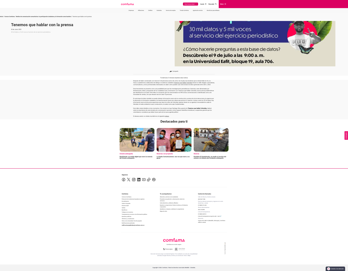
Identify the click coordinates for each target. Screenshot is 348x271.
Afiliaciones (141, 10)
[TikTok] (149, 179)
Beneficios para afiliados (213, 10)
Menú (222, 4)
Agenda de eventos (198, 10)
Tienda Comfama (184, 10)
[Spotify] (154, 179)
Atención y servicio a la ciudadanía (169, 197)
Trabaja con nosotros (127, 212)
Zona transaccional (189, 4)
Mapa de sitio (163, 211)
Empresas (131, 10)
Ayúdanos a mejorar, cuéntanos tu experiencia (172, 209)
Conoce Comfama (126, 197)
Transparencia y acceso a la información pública (134, 214)
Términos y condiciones (128, 218)
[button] (127, 4)
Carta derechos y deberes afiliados (169, 203)
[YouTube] (143, 179)
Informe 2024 (125, 205)
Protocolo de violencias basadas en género (133, 199)
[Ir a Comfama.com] (174, 241)
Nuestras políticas (126, 216)
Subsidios (159, 10)
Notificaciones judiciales (128, 223)
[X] (128, 179)
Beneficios (124, 210)
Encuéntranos (125, 201)
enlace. (167, 116)
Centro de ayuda (126, 203)
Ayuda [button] (202, 4)
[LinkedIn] (139, 179)
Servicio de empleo (171, 10)
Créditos (150, 10)
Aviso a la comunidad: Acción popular (132, 221)
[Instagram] (134, 179)
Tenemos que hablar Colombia (183, 83)
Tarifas (123, 207)
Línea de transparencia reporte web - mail (209, 216)
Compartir (175, 71)
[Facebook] (123, 179)
